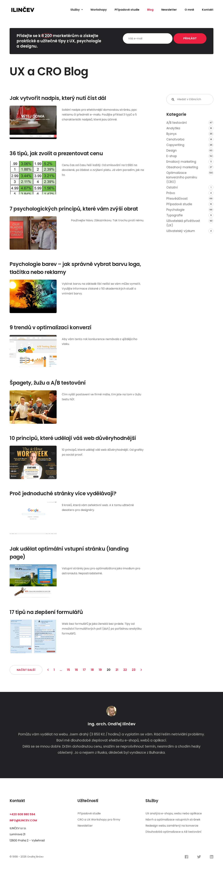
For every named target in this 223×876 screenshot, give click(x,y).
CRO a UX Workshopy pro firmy (99, 820)
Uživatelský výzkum (180, 231)
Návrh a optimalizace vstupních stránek (172, 820)
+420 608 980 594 (22, 814)
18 (92, 670)
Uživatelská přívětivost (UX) (183, 223)
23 (134, 670)
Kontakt (207, 10)
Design (171, 150)
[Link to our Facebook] (186, 857)
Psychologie (175, 210)
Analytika (173, 128)
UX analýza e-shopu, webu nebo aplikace (173, 813)
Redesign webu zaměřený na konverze (171, 826)
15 (68, 670)
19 (100, 670)
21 (117, 670)
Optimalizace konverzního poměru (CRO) (181, 177)
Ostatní (172, 187)
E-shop (171, 156)
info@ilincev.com (23, 820)
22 (125, 670)
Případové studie (127, 10)
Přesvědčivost (177, 198)
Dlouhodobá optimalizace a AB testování (173, 832)
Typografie (174, 215)
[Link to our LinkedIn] (211, 857)
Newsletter (169, 10)
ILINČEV (23, 10)
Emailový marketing (181, 162)
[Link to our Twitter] (199, 856)
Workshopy (98, 10)
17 (84, 670)
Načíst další (26, 670)
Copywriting (175, 145)
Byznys (171, 134)
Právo (170, 193)
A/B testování (176, 123)
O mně (189, 10)
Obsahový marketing (182, 167)
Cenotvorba (175, 139)
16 (76, 670)
